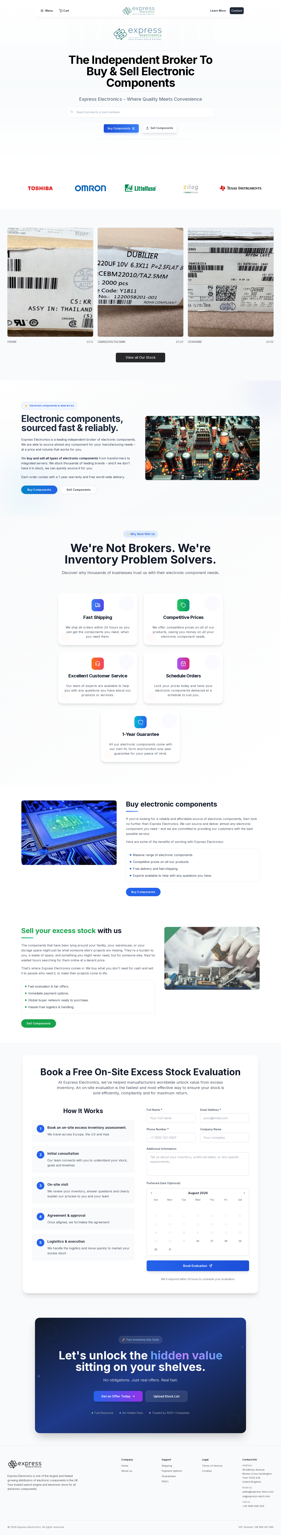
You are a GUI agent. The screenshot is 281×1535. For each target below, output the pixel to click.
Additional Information (161, 1148)
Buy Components (39, 489)
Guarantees (169, 1476)
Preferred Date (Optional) (163, 1183)
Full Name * (154, 1109)
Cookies (207, 1470)
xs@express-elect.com (256, 1496)
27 (211, 1241)
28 (225, 1241)
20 (211, 1232)
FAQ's (165, 1481)
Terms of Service (212, 1465)
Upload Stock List (166, 1396)
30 (155, 1249)
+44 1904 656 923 (253, 1505)
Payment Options (172, 1470)
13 (212, 1224)
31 (170, 1249)
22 (240, 1232)
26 (197, 1241)
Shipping (167, 1465)
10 (170, 1224)
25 (184, 1241)
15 (240, 1224)
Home (124, 1465)
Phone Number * (158, 1129)
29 (240, 1241)
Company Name (210, 1129)
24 (169, 1241)
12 (198, 1224)
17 (170, 1232)
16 (155, 1232)
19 (198, 1232)
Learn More (218, 10)
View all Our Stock (141, 357)
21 (226, 1232)
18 (184, 1232)
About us (126, 1470)
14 (226, 1224)
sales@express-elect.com (258, 1491)
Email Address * (210, 1109)
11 (184, 1224)
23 (155, 1241)
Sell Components (79, 489)
